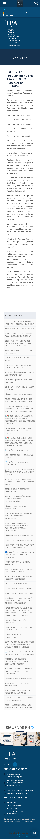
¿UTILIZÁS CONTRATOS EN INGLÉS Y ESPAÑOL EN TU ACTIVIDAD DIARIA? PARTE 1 (19, 481)
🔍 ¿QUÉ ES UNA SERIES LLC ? (17, 450)
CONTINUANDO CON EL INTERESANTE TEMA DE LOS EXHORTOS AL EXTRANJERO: (20, 515)
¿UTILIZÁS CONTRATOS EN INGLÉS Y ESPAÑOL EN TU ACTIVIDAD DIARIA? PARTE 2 (19, 472)
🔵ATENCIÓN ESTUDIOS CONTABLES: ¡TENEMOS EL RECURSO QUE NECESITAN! (19, 554)
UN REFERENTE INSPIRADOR (16, 584)
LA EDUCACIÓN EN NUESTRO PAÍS (18, 589)
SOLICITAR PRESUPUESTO (14, 13)
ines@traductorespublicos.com (17, 793)
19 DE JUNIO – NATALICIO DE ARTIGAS (20, 329)
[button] (6, 739)
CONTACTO (9, 15)
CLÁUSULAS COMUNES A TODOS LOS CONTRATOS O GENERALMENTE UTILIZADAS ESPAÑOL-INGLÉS (19, 644)
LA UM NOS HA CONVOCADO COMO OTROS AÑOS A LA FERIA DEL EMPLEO (18, 430)
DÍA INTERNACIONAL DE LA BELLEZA (19, 535)
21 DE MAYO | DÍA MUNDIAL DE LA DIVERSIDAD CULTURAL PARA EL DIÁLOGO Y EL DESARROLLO (18, 343)
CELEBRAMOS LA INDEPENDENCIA (18, 678)
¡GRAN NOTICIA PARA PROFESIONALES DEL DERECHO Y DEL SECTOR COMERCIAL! (20, 671)
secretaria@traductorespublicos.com (20, 790)
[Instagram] (32, 727)
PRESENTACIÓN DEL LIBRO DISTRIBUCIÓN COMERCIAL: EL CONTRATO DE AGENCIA (17, 661)
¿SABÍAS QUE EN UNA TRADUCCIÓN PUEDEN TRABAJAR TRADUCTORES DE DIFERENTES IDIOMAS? (19, 600)
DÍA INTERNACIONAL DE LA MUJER (18, 394)
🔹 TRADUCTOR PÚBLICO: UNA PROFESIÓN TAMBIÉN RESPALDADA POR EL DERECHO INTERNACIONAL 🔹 (20, 408)
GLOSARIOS (32, 13)
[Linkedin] (15, 764)
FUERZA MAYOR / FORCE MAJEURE (19, 593)
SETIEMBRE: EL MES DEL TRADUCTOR (20, 540)
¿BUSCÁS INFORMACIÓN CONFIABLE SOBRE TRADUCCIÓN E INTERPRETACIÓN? (19, 498)
